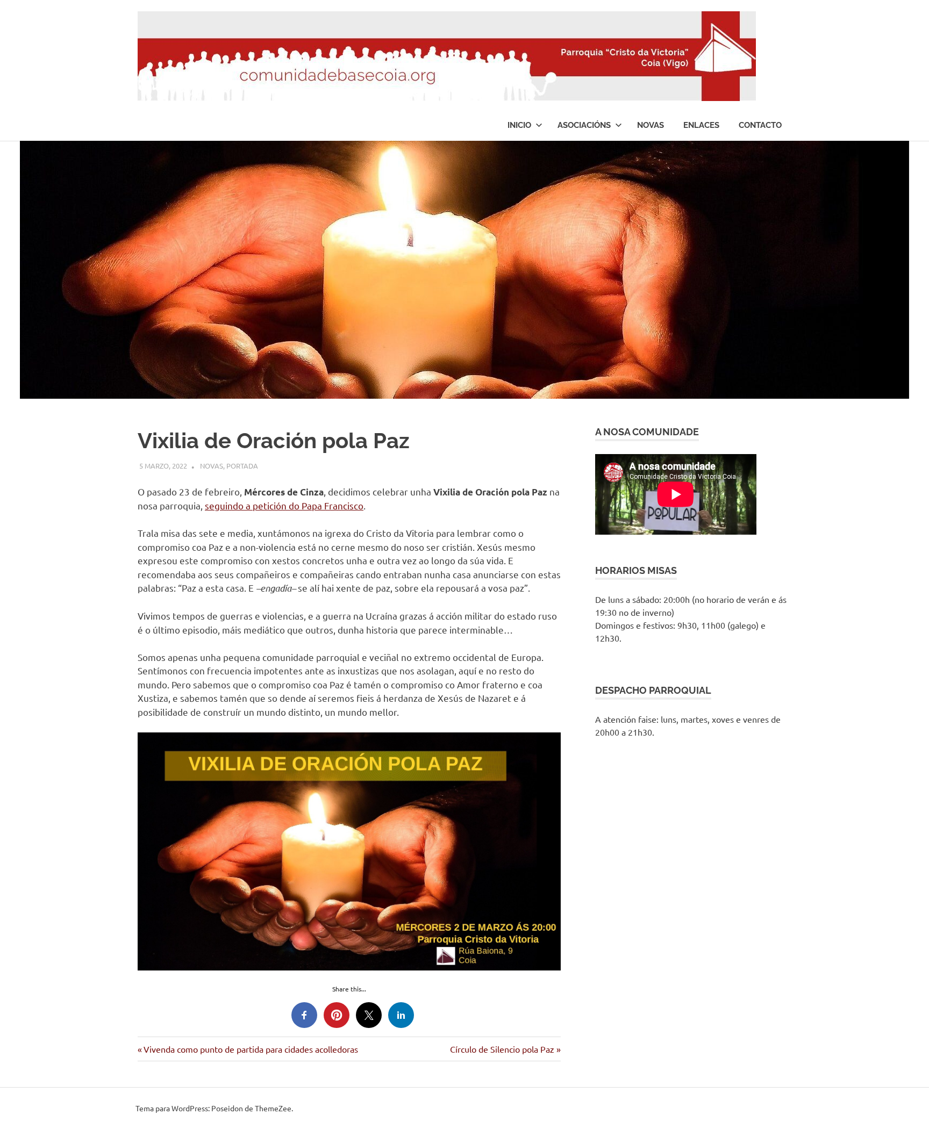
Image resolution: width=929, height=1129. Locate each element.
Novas (650, 125)
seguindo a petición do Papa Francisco (284, 505)
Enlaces (701, 125)
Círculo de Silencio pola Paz (502, 1049)
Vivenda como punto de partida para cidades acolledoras (250, 1049)
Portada (242, 465)
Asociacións (584, 125)
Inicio (519, 125)
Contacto (760, 125)
